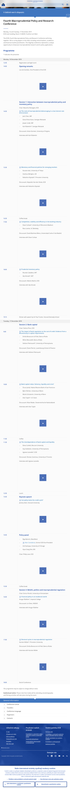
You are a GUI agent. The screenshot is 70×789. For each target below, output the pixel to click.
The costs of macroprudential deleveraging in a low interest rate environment (41, 112)
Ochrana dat (49, 732)
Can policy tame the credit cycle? (32, 500)
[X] (47, 756)
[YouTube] (59, 756)
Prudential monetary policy (30, 269)
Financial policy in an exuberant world (34, 597)
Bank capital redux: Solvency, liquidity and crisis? (37, 384)
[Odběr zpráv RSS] (67, 756)
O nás (8, 732)
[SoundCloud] (63, 756)
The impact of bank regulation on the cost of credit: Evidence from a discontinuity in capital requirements (42, 332)
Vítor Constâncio (30, 542)
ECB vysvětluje (10, 736)
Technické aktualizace (32, 739)
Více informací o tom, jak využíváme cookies (51, 779)
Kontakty (8, 741)
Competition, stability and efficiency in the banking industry (41, 222)
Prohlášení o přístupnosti (53, 741)
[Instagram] (55, 756)
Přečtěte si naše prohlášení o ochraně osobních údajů (22, 779)
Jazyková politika (50, 744)
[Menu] (67, 4)
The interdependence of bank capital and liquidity (37, 442)
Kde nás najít (10, 743)
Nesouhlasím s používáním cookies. (51, 784)
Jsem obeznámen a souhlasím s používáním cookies (19, 784)
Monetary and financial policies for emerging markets (39, 167)
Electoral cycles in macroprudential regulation (36, 639)
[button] (67, 2)
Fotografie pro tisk (11, 739)
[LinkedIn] (51, 756)
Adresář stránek (6, 747)
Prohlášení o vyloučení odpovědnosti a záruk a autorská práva (34, 735)
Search (63, 4)
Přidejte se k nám (11, 734)
